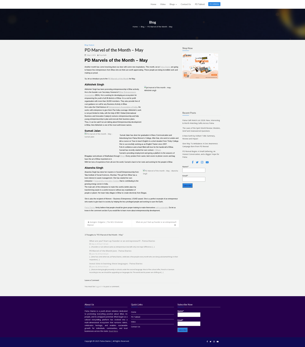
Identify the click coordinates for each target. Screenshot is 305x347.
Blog (86, 45)
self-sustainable (162, 207)
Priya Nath (103, 55)
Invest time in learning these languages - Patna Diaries (115, 263)
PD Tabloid (200, 4)
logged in (99, 286)
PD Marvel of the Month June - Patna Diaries (110, 251)
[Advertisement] (201, 208)
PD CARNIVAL (214, 4)
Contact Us (186, 4)
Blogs (172, 4)
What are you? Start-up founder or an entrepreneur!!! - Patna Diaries (122, 241)
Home (153, 4)
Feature (91, 45)
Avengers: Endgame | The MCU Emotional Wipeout (105, 223)
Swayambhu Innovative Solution (106, 181)
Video (163, 4)
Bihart (122, 156)
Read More (113, 331)
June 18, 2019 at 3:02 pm (99, 254)
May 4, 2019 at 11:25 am (99, 244)
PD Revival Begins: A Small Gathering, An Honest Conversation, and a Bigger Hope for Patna (200, 154)
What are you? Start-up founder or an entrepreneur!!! (156, 222)
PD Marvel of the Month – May (114, 49)
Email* (185, 175)
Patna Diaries (165, 67)
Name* (185, 166)
